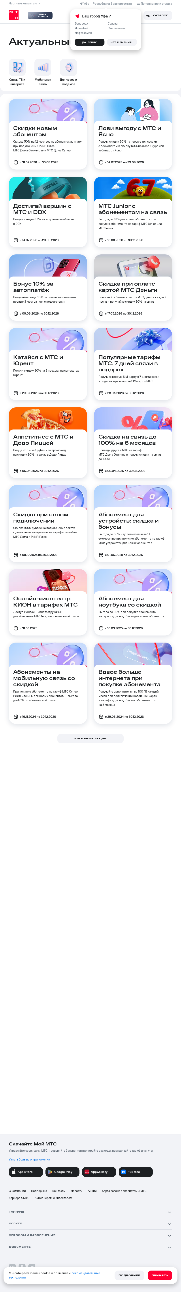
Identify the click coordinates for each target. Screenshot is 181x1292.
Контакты (59, 1191)
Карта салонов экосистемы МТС (124, 1191)
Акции (92, 1191)
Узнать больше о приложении (29, 1159)
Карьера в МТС (19, 1198)
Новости (77, 1191)
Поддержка (39, 1191)
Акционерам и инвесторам (53, 1198)
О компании (17, 1191)
